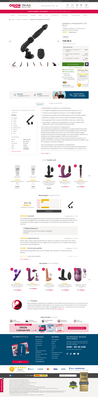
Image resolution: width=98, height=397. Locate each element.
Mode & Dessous (22, 15)
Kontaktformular (39, 341)
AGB (36, 348)
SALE (46, 15)
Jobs (52, 350)
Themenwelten (75, 15)
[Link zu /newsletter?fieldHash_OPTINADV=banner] (49, 328)
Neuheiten (65, 15)
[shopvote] (17, 369)
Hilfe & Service (82, 1)
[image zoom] (34, 41)
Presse (53, 348)
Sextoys (13, 15)
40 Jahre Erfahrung (14, 1)
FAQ (36, 347)
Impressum (54, 347)
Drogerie (33, 15)
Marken (85, 15)
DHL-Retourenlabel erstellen (41, 354)
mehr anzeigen (45, 153)
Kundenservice (38, 339)
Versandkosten (38, 343)
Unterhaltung (55, 15)
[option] (34, 41)
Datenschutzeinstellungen (40, 357)
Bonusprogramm (55, 339)
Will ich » (20, 362)
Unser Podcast (55, 356)
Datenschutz (38, 356)
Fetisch (40, 15)
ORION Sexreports (55, 354)
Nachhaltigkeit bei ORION (57, 352)
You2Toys (64, 26)
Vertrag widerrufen (39, 361)
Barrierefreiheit (55, 358)
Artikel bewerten (49, 211)
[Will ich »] (20, 349)
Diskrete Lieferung (44, 1)
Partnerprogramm (39, 359)
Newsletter (54, 341)
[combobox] (46, 6)
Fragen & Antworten (55, 103)
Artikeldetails (40, 103)
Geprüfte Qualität (35, 1)
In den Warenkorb (74, 64)
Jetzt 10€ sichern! (1, 385)
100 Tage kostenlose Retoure (56, 1)
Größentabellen (38, 345)
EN (88, 1)
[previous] (8, 176)
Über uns (53, 345)
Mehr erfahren (86, 370)
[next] (89, 176)
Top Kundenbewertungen (25, 1)
